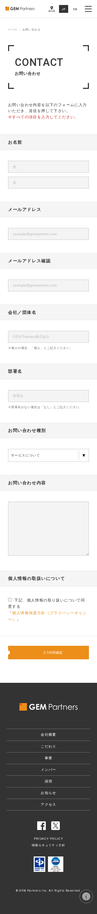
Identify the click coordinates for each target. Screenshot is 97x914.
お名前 (15, 142)
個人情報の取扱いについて (36, 578)
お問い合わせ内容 (27, 482)
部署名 (15, 371)
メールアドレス (24, 209)
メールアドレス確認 (29, 260)
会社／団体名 (22, 312)
